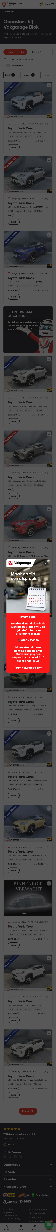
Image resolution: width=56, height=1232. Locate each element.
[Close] (45, 563)
